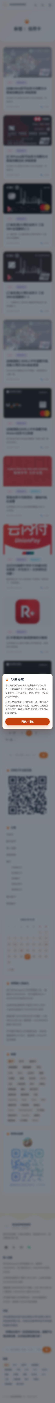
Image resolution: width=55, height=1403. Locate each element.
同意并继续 (27, 721)
